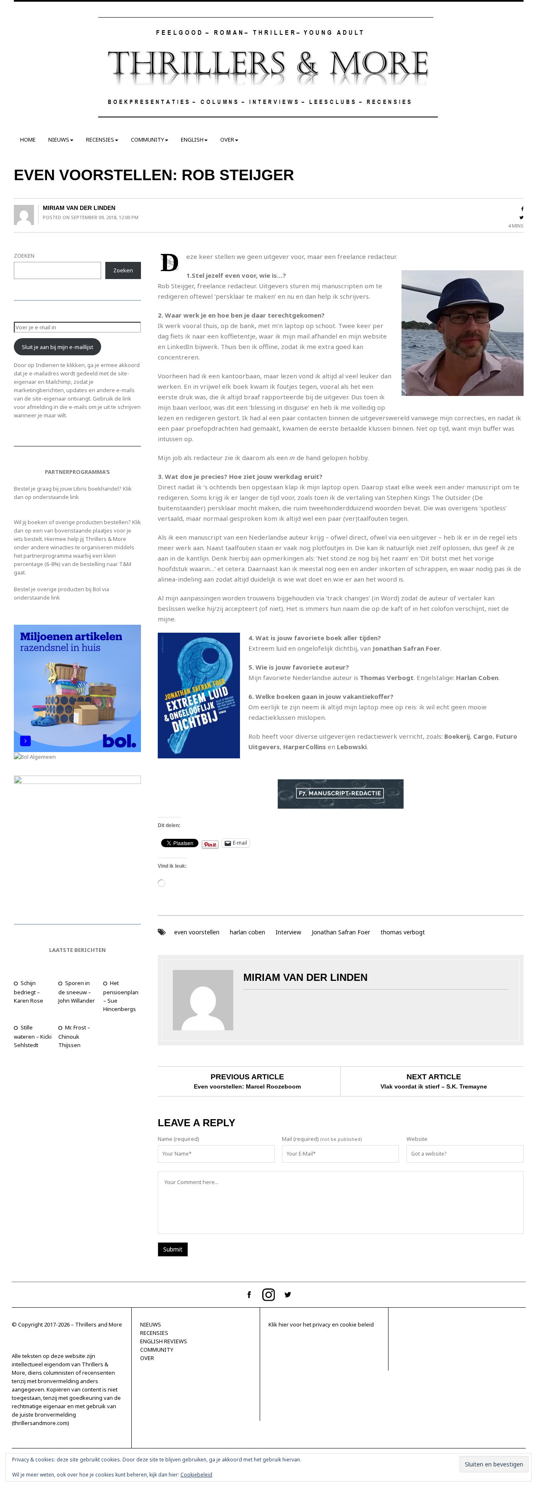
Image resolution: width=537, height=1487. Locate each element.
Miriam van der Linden (79, 207)
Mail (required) (300, 1139)
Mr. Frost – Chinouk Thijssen (74, 1036)
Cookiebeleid (196, 1474)
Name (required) (178, 1139)
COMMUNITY (147, 139)
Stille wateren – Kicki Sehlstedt (33, 1036)
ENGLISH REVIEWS (163, 1341)
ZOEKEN (24, 255)
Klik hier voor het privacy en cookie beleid (321, 1324)
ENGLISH (192, 139)
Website (417, 1139)
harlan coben (247, 932)
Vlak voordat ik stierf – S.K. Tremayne (434, 1086)
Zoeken (123, 270)
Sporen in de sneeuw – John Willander (76, 991)
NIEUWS (58, 139)
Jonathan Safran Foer (341, 932)
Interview (288, 932)
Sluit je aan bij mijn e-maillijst (57, 347)
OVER (227, 139)
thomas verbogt (403, 932)
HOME (28, 139)
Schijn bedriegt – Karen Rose (28, 991)
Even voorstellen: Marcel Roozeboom (247, 1086)
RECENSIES (100, 139)
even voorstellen (196, 932)
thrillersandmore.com (40, 1423)
